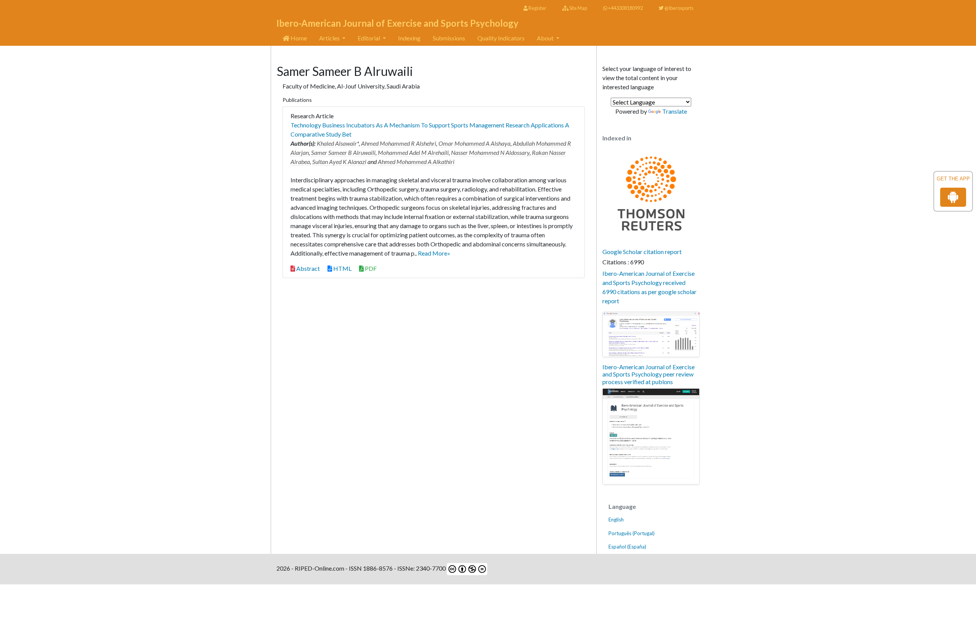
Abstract (307, 268)
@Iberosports (678, 8)
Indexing (409, 38)
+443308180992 (625, 8)
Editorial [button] (369, 38)
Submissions (449, 38)
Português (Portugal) (631, 533)
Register (537, 8)
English (616, 519)
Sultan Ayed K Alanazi (339, 161)
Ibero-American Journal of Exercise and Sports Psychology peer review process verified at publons (648, 374)
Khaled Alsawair (337, 143)
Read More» (434, 253)
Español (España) (627, 547)
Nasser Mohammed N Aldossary (490, 152)
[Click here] (651, 334)
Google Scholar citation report (642, 251)
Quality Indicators (501, 38)
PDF (370, 268)
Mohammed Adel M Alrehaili (413, 152)
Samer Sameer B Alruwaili (343, 152)
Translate (674, 111)
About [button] (546, 38)
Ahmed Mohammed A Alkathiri (416, 161)
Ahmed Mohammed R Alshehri (398, 143)
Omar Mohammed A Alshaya (474, 143)
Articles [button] (330, 38)
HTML (342, 268)
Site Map (577, 8)
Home (298, 38)
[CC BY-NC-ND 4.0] (466, 568)
